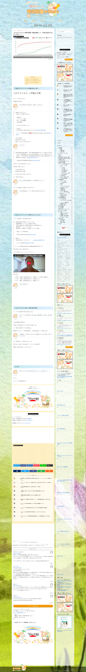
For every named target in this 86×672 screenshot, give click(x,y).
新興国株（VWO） (66, 203)
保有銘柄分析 (65, 179)
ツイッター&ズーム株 (67, 186)
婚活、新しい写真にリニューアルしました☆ (64, 344)
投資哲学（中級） (65, 159)
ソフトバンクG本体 (66, 165)
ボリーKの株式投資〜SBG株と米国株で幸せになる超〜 (64, 377)
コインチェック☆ (26, 423)
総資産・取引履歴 (65, 162)
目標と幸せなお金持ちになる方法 (65, 158)
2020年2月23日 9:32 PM (17, 553)
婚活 (65, 155)
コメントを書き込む (33, 606)
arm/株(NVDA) (66, 175)
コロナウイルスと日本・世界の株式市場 (32, 82)
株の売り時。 (66, 151)
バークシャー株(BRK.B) (66, 202)
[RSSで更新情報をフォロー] (49, 471)
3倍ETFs (66, 183)
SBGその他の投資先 (66, 178)
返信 (51, 563)
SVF (66, 166)
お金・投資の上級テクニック (65, 161)
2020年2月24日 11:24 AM (17, 585)
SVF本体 (67, 167)
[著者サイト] (17, 471)
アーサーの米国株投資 (61, 590)
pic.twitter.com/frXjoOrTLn (32, 157)
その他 (65, 223)
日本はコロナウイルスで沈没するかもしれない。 (33, 80)
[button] (72, 31)
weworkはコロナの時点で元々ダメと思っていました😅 (64, 333)
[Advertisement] (33, 67)
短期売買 (65, 147)
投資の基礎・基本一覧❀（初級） (65, 157)
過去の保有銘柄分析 (65, 197)
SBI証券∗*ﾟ (29, 418)
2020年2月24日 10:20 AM (17, 567)
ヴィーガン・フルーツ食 (65, 153)
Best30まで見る (69, 135)
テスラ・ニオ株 (66, 180)
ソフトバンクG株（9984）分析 (65, 163)
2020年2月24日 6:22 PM (17, 597)
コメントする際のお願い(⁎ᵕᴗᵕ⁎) (19, 612)
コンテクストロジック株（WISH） (66, 201)
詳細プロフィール (69, 59)
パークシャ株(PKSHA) (66, 191)
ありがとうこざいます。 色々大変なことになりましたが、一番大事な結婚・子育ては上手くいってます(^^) (64, 311)
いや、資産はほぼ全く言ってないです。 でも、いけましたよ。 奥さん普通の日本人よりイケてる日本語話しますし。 (64, 326)
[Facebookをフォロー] (33, 471)
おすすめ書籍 (65, 206)
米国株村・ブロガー (66, 214)
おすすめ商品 (65, 207)
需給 (66, 149)
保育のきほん (66, 219)
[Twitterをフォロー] (25, 471)
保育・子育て (65, 218)
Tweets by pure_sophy (61, 237)
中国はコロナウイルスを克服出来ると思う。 (33, 79)
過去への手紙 (66, 222)
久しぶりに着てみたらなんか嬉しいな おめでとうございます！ (64, 318)
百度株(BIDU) (66, 188)
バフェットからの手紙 (65, 210)
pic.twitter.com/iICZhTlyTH (38, 240)
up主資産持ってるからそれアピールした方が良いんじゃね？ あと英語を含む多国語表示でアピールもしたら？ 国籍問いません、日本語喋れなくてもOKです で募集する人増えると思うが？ (64, 342)
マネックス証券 (28, 420)
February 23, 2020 (35, 160)
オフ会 (65, 154)
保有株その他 (66, 190)
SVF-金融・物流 (67, 170)
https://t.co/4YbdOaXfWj (40, 130)
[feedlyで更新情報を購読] (41, 471)
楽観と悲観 (66, 150)
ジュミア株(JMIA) (66, 182)
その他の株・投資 (65, 205)
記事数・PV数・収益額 (66, 215)
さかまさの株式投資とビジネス (63, 374)
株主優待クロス (66, 196)
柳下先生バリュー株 (66, 187)
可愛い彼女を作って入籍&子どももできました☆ (64, 313)
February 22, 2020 (31, 234)
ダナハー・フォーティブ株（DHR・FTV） (65, 193)
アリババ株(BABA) (66, 174)
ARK (66, 184)
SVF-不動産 (67, 171)
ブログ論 (65, 211)
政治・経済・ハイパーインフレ (18, 445)
